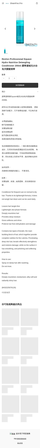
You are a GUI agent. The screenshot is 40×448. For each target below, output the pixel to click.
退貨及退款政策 (21, 438)
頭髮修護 (6, 292)
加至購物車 (20, 85)
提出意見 (20, 443)
